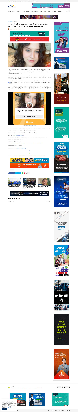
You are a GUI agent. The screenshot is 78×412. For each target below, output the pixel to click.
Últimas (18, 11)
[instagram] (67, 387)
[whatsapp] (58, 387)
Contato (56, 410)
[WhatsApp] (22, 173)
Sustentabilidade (35, 11)
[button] (67, 11)
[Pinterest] (24, 173)
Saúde (55, 11)
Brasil (41, 11)
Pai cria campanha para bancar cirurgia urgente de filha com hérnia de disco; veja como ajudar (28, 155)
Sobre (52, 410)
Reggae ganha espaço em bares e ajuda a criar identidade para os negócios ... (25, 1)
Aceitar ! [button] (4, 408)
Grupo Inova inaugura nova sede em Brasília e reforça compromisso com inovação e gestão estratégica (29, 186)
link (44, 128)
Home (9, 11)
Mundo (45, 11)
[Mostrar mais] (29, 173)
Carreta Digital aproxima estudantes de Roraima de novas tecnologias (14, 186)
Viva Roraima (15, 21)
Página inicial (10, 21)
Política (23, 11)
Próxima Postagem (47, 201)
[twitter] (68, 1)
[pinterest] (69, 387)
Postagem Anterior (11, 201)
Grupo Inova (68, 410)
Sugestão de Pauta (62, 410)
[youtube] (63, 1)
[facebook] (66, 1)
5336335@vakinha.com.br (32, 125)
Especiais (59, 11)
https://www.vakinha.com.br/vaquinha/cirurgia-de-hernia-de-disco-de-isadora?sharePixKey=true (26, 143)
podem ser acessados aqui (21, 148)
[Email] (26, 173)
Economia (28, 11)
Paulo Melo (50, 11)
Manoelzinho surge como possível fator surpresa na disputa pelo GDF (44, 186)
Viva (13, 11)
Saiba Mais (9, 407)
